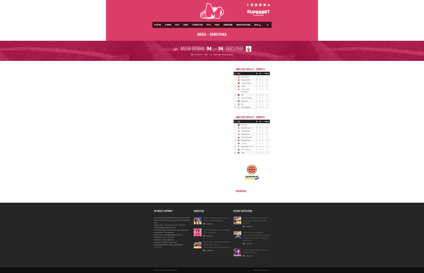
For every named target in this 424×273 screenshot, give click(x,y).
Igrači (185, 24)
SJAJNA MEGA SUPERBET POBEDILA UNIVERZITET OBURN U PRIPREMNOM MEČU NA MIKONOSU (216, 244)
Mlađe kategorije (243, 24)
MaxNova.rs (266, 270)
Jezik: (256, 24)
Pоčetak (157, 24)
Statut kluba (158, 247)
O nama (168, 24)
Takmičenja (227, 24)
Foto (209, 24)
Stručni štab (197, 24)
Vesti (177, 24)
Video (217, 24)
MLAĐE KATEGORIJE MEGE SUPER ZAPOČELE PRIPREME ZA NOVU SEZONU (255, 220)
